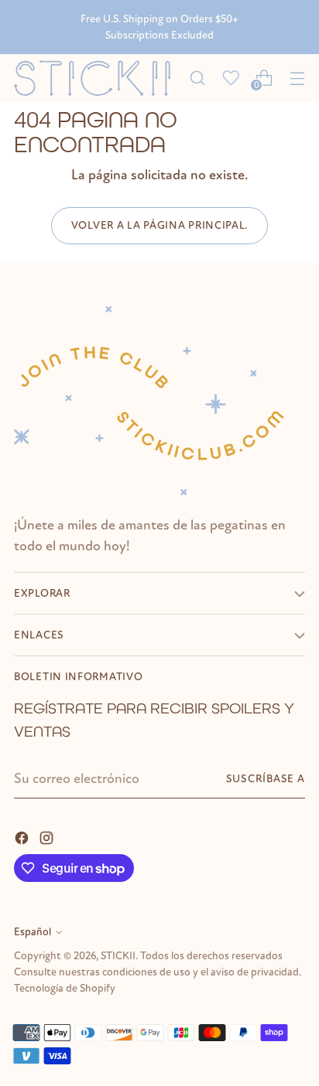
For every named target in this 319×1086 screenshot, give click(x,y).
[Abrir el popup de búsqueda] (197, 78)
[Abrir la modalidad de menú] (297, 78)
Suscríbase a (265, 778)
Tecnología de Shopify (64, 988)
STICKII (118, 955)
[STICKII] (97, 77)
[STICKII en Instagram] (48, 836)
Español (32, 931)
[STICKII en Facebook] (23, 836)
